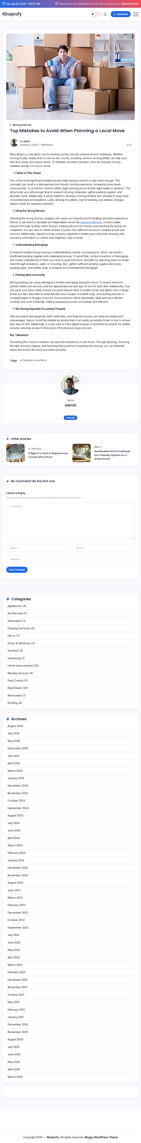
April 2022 (14, 957)
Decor (11, 635)
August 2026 (15, 726)
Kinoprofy (12, 14)
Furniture (13, 650)
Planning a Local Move (34, 360)
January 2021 (16, 1017)
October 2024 (16, 800)
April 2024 (14, 838)
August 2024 (15, 815)
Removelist (15, 695)
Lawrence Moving (91, 222)
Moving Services (18, 673)
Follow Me (70, 418)
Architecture (15, 613)
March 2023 (15, 897)
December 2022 (18, 912)
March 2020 (15, 1077)
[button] (95, 14)
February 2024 (17, 852)
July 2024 (13, 823)
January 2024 (16, 860)
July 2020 (13, 1047)
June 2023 (14, 890)
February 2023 (17, 905)
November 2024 (18, 793)
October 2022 (16, 920)
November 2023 (18, 875)
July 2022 (13, 935)
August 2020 (15, 1039)
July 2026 (13, 733)
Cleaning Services (19, 628)
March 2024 (15, 845)
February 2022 (16, 972)
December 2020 (18, 1024)
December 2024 (18, 785)
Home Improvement (20, 665)
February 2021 (16, 1009)
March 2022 (15, 965)
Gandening (14, 658)
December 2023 (18, 867)
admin (26, 141)
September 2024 (18, 808)
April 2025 (14, 763)
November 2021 (17, 987)
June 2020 (14, 1054)
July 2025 (13, 756)
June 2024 (14, 830)
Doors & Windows (19, 643)
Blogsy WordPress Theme (101, 1137)
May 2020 (14, 1062)
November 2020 (18, 1032)
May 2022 (14, 950)
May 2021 (13, 1002)
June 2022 (14, 942)
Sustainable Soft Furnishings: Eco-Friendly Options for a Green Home (112, 455)
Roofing (12, 703)
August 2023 (15, 882)
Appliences (15, 606)
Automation (15, 621)
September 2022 (18, 927)
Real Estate (15, 688)
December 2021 (17, 979)
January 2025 (16, 778)
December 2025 (18, 748)
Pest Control (15, 680)
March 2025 (15, 771)
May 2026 (14, 741)
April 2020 (14, 1069)
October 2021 (16, 994)
